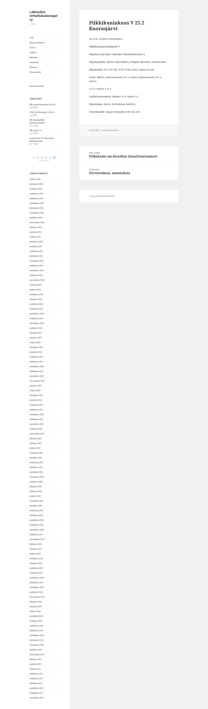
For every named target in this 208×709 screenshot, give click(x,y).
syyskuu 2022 (35, 385)
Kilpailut (33, 57)
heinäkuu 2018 (36, 616)
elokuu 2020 (35, 496)
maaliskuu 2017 (36, 688)
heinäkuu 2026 (36, 184)
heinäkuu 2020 (36, 501)
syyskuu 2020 (35, 491)
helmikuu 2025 (36, 265)
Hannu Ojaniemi (111, 130)
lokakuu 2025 (35, 227)
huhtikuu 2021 (36, 467)
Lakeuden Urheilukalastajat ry (43, 16)
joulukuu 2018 (36, 592)
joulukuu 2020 (36, 481)
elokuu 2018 (35, 611)
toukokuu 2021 (36, 462)
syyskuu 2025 (35, 232)
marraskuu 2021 (37, 433)
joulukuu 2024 (36, 275)
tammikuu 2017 (36, 697)
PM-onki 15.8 (35, 130)
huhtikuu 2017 (36, 683)
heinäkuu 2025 (36, 241)
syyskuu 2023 (35, 337)
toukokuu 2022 (36, 405)
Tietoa (32, 47)
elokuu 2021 (35, 448)
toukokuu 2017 (36, 678)
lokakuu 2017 (35, 659)
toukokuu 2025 (36, 251)
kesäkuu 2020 (35, 505)
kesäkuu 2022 (35, 400)
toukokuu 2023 (36, 357)
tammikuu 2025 (36, 270)
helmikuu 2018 (36, 640)
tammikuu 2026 (36, 212)
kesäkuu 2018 (35, 621)
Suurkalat (34, 62)
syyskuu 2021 (35, 443)
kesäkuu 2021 (35, 457)
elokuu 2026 (35, 179)
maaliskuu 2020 (36, 520)
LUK (31, 37)
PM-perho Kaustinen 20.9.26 (42, 104)
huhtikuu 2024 (36, 309)
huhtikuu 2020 (36, 515)
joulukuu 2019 (36, 534)
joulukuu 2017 (36, 649)
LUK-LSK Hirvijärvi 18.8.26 (41, 112)
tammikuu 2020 (36, 529)
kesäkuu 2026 (35, 188)
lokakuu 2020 (35, 486)
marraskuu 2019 (37, 539)
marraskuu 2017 (37, 654)
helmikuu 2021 (36, 472)
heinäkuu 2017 (36, 673)
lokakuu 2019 (35, 544)
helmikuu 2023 (36, 371)
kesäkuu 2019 (35, 563)
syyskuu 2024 (35, 285)
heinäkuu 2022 (36, 395)
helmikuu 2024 (36, 318)
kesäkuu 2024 (35, 299)
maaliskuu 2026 (36, 203)
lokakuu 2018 (35, 601)
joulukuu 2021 (36, 429)
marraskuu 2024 (37, 280)
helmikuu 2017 (36, 693)
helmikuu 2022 (36, 419)
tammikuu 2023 (36, 376)
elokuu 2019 (35, 553)
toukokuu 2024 (36, 304)
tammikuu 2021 (36, 477)
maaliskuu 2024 (36, 313)
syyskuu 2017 (35, 664)
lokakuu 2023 (35, 333)
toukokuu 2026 (36, 193)
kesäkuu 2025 (35, 246)
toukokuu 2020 (36, 510)
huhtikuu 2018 (36, 630)
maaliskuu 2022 (36, 414)
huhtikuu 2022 (36, 409)
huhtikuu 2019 (36, 573)
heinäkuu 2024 (36, 294)
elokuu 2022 (35, 390)
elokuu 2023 (35, 342)
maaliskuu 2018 (36, 635)
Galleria (33, 52)
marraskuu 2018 (37, 597)
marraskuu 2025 (37, 222)
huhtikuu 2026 (36, 198)
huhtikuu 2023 (36, 361)
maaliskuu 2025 (36, 260)
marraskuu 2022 (37, 381)
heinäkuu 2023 (36, 347)
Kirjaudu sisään (36, 86)
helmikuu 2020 (36, 525)
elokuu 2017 (35, 669)
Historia (33, 67)
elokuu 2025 (35, 236)
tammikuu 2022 (36, 424)
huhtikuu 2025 (36, 256)
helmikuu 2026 (36, 208)
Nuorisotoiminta (37, 42)
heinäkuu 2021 (36, 453)
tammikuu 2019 (36, 587)
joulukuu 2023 (36, 328)
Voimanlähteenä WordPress (102, 196)
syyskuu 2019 (35, 549)
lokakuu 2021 (35, 438)
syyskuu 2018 (35, 606)
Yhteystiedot (35, 72)
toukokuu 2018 (36, 625)
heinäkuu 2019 (36, 558)
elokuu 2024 (35, 289)
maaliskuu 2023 (36, 366)
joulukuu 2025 (36, 217)
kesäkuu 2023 (35, 352)
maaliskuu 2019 (36, 577)
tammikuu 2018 (36, 645)
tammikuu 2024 (36, 323)
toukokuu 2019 (36, 568)
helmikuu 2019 (36, 582)
